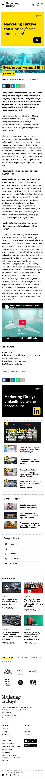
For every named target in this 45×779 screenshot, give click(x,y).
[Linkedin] (18, 774)
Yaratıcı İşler (6, 735)
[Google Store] (30, 747)
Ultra (24, 372)
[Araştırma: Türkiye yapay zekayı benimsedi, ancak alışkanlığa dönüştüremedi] (10, 483)
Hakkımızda (6, 740)
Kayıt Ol (27, 735)
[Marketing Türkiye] (13, 4)
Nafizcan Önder (7, 607)
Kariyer (26, 728)
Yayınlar (6, 662)
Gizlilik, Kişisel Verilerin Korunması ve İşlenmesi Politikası (11, 757)
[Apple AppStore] (30, 742)
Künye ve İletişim (8, 743)
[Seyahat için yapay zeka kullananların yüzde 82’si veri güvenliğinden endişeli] (33, 620)
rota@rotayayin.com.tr (10, 715)
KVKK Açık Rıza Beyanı (11, 746)
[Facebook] (3, 774)
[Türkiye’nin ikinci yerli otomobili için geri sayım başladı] (10, 460)
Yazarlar (5, 728)
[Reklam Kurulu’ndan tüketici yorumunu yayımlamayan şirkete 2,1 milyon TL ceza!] (10, 472)
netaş (5, 372)
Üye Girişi (27, 732)
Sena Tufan (27, 642)
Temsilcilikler (22, 657)
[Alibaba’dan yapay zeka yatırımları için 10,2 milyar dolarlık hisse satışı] (10, 525)
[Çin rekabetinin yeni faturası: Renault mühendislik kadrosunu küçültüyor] (11, 620)
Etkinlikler (35, 657)
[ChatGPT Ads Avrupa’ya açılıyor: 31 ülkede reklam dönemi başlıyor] (10, 448)
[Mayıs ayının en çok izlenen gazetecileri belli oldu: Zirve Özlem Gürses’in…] (33, 587)
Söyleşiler (5, 732)
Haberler (5, 596)
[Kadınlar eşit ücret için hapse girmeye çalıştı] (10, 506)
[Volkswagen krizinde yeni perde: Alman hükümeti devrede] (11, 587)
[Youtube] (14, 774)
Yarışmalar (8, 657)
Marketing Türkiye (8, 79)
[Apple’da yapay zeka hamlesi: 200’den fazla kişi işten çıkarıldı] (10, 515)
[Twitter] (6, 775)
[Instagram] (10, 774)
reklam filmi (15, 372)
